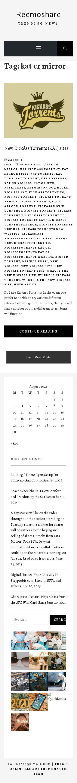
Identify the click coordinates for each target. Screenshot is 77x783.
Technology (29, 164)
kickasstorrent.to (32, 243)
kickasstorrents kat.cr (27, 252)
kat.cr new (44, 183)
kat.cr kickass (18, 183)
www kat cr (25, 284)
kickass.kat (33, 233)
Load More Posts (38, 357)
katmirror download (47, 187)
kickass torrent (40, 210)
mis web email (35, 261)
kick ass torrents (33, 201)
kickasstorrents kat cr (27, 247)
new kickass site (36, 266)
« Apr (14, 443)
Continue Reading (38, 331)
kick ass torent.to (46, 192)
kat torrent (27, 178)
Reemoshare (38, 14)
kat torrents (54, 178)
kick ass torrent (20, 197)
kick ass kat (15, 192)
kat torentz (42, 173)
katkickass (14, 187)
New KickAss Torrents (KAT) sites (36, 148)
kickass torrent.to (46, 215)
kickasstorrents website (28, 257)
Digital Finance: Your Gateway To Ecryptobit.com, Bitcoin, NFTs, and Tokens (36, 581)
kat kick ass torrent (40, 169)
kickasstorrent (19, 238)
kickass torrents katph (27, 220)
